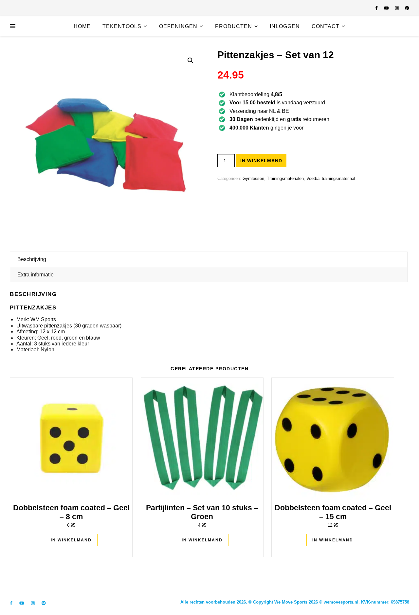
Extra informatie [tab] (35, 274)
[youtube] (387, 8)
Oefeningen (178, 26)
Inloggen (285, 26)
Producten (233, 26)
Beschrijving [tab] (31, 259)
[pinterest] (407, 8)
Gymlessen (253, 178)
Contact (325, 26)
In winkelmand (261, 160)
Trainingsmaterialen (285, 178)
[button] (190, 60)
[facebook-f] (377, 8)
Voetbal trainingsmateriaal (330, 178)
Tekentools (121, 26)
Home (82, 26)
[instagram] (397, 8)
